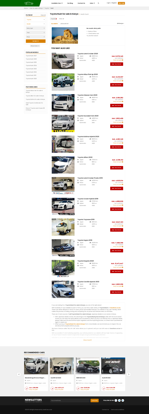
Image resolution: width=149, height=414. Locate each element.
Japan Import (64, 24)
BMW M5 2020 (80, 378)
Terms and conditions (117, 409)
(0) (36, 41)
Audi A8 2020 (106, 378)
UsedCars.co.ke (115, 308)
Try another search (92, 36)
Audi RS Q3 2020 (56, 378)
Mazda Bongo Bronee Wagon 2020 (36, 378)
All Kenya (54, 24)
